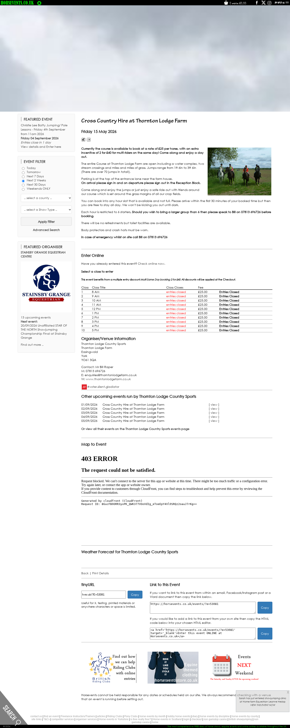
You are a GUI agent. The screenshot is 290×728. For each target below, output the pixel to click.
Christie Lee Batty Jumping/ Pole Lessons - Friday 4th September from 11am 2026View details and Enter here (44, 136)
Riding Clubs (114, 716)
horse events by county (245, 716)
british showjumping (240, 719)
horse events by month (152, 716)
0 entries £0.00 (237, 3)
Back (85, 573)
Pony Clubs (131, 716)
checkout (196, 719)
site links (36, 719)
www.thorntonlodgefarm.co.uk (108, 379)
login (186, 719)
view (214, 404)
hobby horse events (179, 716)
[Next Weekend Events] (234, 682)
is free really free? (140, 719)
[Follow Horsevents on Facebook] (256, 4)
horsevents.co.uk (17, 3)
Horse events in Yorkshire (113, 719)
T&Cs (46, 719)
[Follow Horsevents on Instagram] (269, 4)
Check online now (151, 264)
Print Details (100, 573)
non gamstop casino (215, 719)
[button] (239, 171)
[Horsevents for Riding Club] (111, 682)
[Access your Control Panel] (39, 3)
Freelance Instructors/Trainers (78, 716)
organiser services (86, 719)
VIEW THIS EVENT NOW (262, 705)
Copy (135, 595)
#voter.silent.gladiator (103, 386)
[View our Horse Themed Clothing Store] (173, 682)
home (155, 722)
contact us (36, 716)
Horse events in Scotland (167, 719)
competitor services (63, 719)
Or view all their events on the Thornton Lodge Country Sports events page (135, 429)
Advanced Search (46, 230)
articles (101, 716)
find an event (51, 716)
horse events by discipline (215, 716)
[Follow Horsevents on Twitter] (263, 4)
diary (195, 716)
